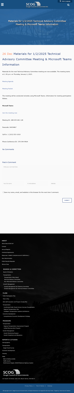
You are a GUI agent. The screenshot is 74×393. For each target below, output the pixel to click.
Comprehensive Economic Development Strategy (17, 316)
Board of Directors (8, 272)
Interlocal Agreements (8, 252)
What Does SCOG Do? (8, 243)
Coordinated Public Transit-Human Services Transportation (19, 307)
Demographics (6, 342)
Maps (3, 356)
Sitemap (49, 386)
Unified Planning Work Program (12, 328)
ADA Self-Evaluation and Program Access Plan (15, 301)
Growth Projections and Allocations (13, 335)
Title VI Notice (40, 386)
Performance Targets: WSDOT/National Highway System (18, 363)
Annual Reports (6, 249)
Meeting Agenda (7, 81)
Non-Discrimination (7, 258)
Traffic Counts (6, 361)
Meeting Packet (7, 88)
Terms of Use (5, 264)
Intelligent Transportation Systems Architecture (16, 311)
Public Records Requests (8, 261)
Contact (4, 246)
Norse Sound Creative (65, 390)
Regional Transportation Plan (11, 309)
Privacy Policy (29, 386)
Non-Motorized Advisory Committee (13, 281)
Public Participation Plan (9, 296)
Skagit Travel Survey (8, 348)
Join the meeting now (9, 113)
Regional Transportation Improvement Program (16, 326)
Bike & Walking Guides (9, 358)
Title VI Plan (6, 298)
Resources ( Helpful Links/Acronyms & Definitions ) (15, 255)
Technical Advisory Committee (12, 279)
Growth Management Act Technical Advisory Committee (19, 288)
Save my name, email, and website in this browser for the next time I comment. (31, 192)
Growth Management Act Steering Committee (16, 286)
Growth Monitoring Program (11, 333)
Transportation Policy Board (11, 277)
